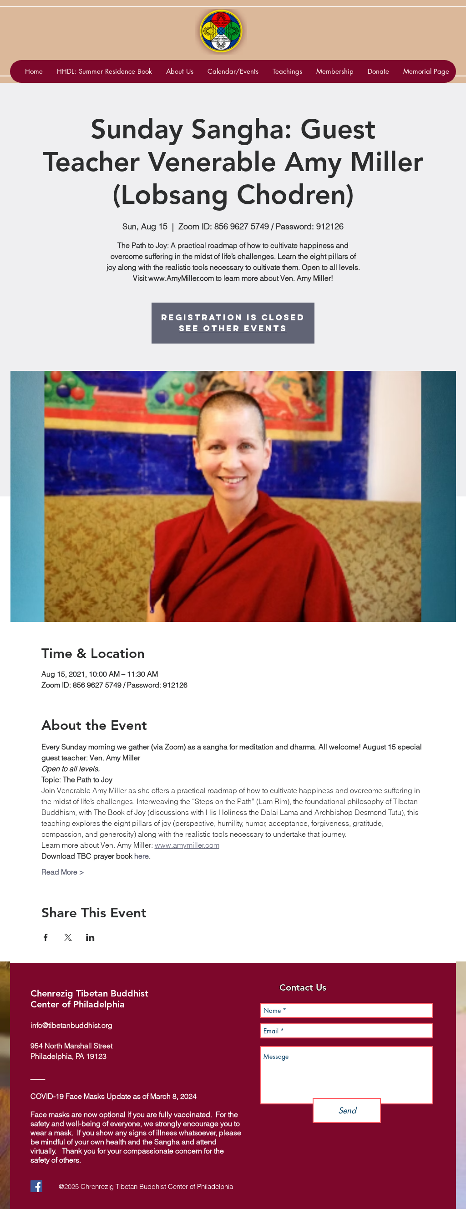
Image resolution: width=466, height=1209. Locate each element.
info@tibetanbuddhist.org (71, 1025)
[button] (232, 71)
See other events (233, 328)
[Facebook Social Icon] (36, 1186)
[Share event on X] (68, 937)
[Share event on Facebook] (45, 937)
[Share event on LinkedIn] (90, 937)
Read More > (62, 871)
